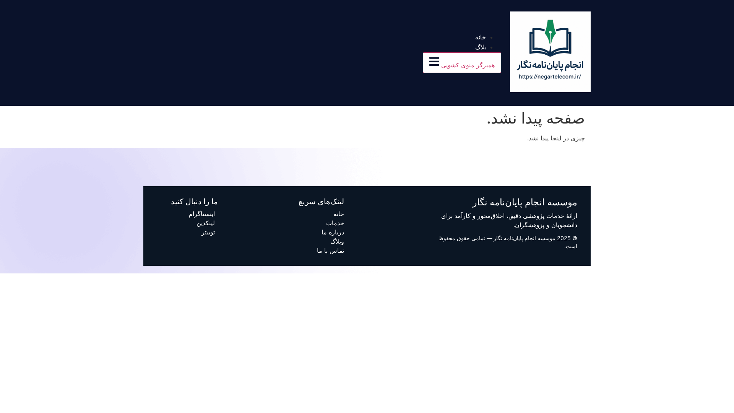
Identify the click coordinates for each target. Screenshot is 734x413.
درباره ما (333, 232)
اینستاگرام (202, 214)
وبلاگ (337, 241)
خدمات (335, 223)
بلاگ (480, 47)
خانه (480, 37)
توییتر (208, 232)
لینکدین (205, 223)
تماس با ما (330, 250)
